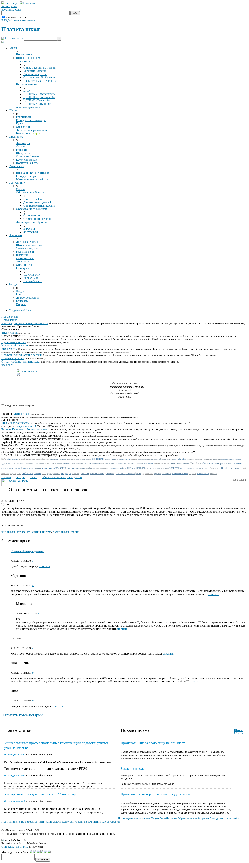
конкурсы (96, 463)
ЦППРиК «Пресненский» (39, 93)
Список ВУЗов (32, 199)
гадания (134, 459)
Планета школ (20, 29)
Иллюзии (22, 254)
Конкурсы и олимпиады (31, 120)
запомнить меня (16, 17)
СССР (44, 474)
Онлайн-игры (24, 264)
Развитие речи (25, 251)
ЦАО (26, 90)
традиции (66, 473)
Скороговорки (111, 821)
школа (166, 473)
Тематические (24, 61)
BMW (3, 459)
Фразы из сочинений (88, 821)
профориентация (102, 468)
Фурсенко (157, 474)
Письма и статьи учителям (32, 172)
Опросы (21, 304)
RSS (4, 20)
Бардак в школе (133, 768)
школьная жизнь (180, 473)
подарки (37, 468)
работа (123, 468)
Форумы (21, 291)
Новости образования (14, 345)
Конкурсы (68, 821)
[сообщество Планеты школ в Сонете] (49, 852)
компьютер (80, 463)
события (27, 473)
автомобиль (23, 459)
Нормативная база (27, 162)
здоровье (6, 463)
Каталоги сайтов (26, 159)
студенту (50, 474)
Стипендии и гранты (36, 215)
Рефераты (22, 149)
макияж (157, 463)
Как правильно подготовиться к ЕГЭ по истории (42, 794)
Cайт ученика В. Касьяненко (41, 77)
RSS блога (239, 479)
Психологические (27, 84)
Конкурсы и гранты (28, 176)
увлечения (75, 474)
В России (29, 228)
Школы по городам (28, 57)
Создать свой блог (20, 310)
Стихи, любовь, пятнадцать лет (20, 361)
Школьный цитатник (29, 245)
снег (19, 473)
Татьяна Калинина (13, 429)
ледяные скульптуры (135, 463)
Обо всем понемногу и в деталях (21, 354)
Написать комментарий (22, 715)
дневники (170, 459)
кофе (102, 463)
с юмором (234, 468)
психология (114, 468)
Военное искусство (35, 74)
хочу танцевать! (20, 422)
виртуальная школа (83, 459)
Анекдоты (22, 261)
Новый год (195, 463)
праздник (60, 467)
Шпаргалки (23, 153)
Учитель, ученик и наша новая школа (24, 323)
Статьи (20, 146)
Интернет (21, 463)
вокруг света (110, 459)
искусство (49, 463)
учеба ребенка (97, 473)
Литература (23, 143)
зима (13, 463)
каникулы (66, 463)
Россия (223, 467)
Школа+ (14, 110)
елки (192, 459)
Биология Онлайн (34, 70)
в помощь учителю (58, 459)
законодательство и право (231, 459)
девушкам (142, 459)
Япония (213, 473)
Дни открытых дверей (37, 202)
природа (81, 468)
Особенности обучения (37, 218)
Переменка (15, 235)
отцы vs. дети (7, 468)
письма (17, 468)
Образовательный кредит (39, 205)
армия (38, 459)
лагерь (120, 463)
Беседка (13, 284)
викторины (71, 459)
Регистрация (9, 6)
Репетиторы (23, 116)
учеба (84, 473)
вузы (119, 459)
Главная (6, 477)
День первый (22, 413)
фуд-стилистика (147, 474)
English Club (30, 277)
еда (188, 459)
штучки (192, 473)
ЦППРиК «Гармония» (37, 103)
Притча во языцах (12, 358)
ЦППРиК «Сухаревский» (39, 97)
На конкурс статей (14, 754)
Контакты (22, 300)
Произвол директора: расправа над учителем (155, 794)
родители (174, 468)
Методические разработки (32, 179)
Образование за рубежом (31, 208)
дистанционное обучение (156, 459)
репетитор (165, 468)
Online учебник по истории (40, 67)
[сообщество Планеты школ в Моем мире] (45, 852)
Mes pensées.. (9, 348)
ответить (44, 566)
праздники (72, 468)
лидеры (150, 463)
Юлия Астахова (18, 480)
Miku (4, 422)
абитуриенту (12, 459)
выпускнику (126, 459)
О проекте (7, 846)
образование (225, 463)
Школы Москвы (239, 732)
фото (137, 473)
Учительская (16, 166)
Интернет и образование (35, 463)
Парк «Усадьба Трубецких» (40, 80)
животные (217, 459)
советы (37, 473)
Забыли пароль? (11, 9)
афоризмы (45, 459)
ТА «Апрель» (31, 274)
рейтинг (150, 468)
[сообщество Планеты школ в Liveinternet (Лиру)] (34, 852)
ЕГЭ (184, 459)
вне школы (98, 458)
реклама (156, 468)
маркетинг (165, 463)
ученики (109, 473)
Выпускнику (17, 182)
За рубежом (30, 231)
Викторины (28, 133)
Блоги (20, 294)
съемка (57, 473)
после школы (48, 468)
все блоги (7, 364)
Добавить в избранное (21, 20)
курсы (114, 463)
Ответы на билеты (27, 156)
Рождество (214, 468)
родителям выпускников (199, 468)
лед (124, 463)
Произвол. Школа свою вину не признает (153, 742)
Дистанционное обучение (32, 222)
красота (108, 463)
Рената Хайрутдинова (27, 550)
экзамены (200, 474)
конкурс (88, 463)
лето (145, 463)
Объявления (23, 126)
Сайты (13, 47)
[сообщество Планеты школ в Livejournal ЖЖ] (31, 852)
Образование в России (30, 192)
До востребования (27, 297)
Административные (28, 107)
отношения (239, 463)
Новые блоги (9, 316)
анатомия (31, 459)
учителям (129, 473)
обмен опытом (209, 463)
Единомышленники (13, 342)
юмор (206, 473)
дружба (177, 459)
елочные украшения (203, 459)
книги (73, 463)
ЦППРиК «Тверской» (36, 100)
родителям (185, 468)
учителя (120, 473)
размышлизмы (136, 467)
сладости (13, 474)
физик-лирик (9, 332)
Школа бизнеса (32, 281)
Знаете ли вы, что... (28, 248)
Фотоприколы (25, 258)
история (58, 463)
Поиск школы (24, 54)
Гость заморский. (37, 429)
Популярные (9, 319)
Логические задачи (28, 241)
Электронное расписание (32, 130)
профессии (90, 468)
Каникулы (22, 268)
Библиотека (16, 136)
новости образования (180, 463)
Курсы (20, 123)
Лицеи (155, 818)
